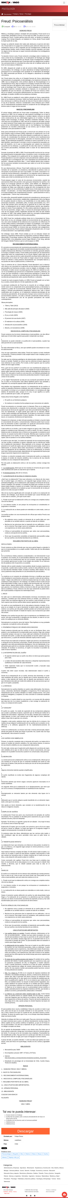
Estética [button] (35, 1173)
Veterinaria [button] (7, 1181)
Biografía (15, 1154)
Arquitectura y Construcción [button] (42, 1167)
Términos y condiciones (51, 1189)
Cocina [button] (22, 1170)
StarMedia (5, 1191)
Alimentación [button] (30, 1167)
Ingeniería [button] (32, 1176)
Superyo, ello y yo (14, 1157)
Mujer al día (6, 1193)
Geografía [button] (57, 1173)
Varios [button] (58, 1178)
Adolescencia (10, 1122)
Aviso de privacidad (50, 1191)
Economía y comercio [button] (42, 1170)
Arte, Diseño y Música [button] (57, 1167)
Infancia (4, 1157)
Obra (21, 1154)
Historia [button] (6, 1176)
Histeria (28, 1154)
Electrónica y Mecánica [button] (26, 1173)
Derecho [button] (27, 1170)
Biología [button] (6, 1170)
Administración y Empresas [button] (11, 1167)
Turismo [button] (54, 1178)
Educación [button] (52, 1170)
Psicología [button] (14, 1178)
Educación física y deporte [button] (11, 1173)
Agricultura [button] (23, 1167)
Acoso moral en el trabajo (14, 1115)
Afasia (34, 1154)
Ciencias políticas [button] (14, 1170)
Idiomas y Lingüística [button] (15, 1176)
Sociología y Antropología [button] (43, 1178)
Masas (40, 1154)
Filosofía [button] (41, 1173)
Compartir (6, 26)
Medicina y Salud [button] (54, 1176)
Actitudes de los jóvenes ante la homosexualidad (21, 1120)
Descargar (25, 1131)
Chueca (15, 1191)
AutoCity (10, 1191)
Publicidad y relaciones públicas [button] (27, 1178)
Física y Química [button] (49, 1173)
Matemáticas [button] (45, 1176)
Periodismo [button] (7, 1178)
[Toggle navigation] (64, 3)
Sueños (46, 1154)
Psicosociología (6, 1154)
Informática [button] (25, 1176)
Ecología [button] (32, 1170)
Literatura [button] (38, 1176)
